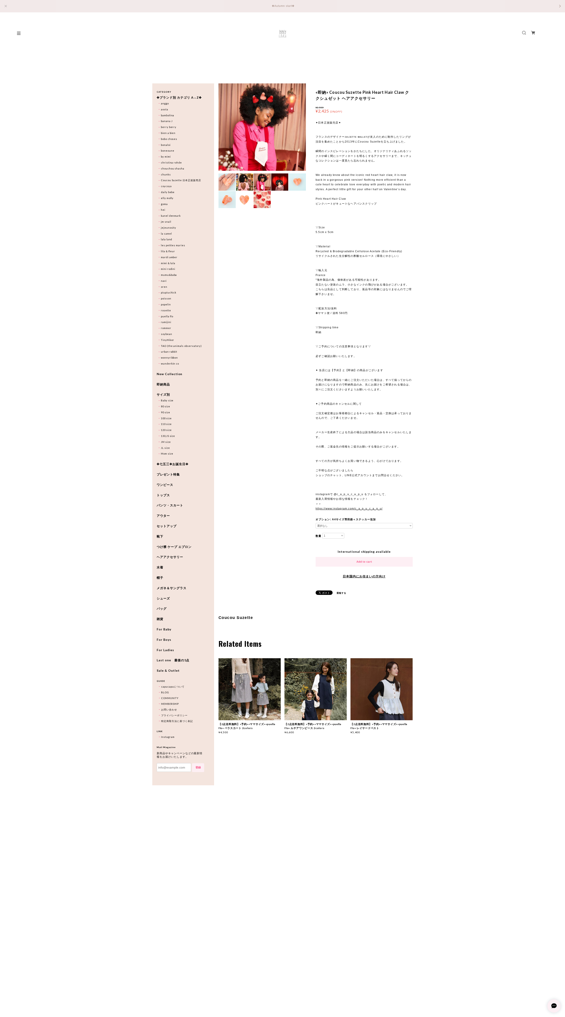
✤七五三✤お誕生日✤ (172, 464)
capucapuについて (173, 686)
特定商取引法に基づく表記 (177, 721)
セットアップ (167, 526)
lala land (166, 239)
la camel (166, 233)
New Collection (169, 374)
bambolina (167, 115)
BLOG (165, 692)
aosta (164, 109)
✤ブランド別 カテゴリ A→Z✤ (179, 97)
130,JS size (168, 435)
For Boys (164, 639)
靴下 (160, 536)
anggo (165, 103)
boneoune (167, 150)
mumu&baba (169, 274)
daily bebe (168, 192)
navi (164, 280)
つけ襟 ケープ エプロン (174, 547)
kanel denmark (171, 215)
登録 (198, 767)
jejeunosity (168, 227)
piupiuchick (169, 292)
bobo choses (169, 138)
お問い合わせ (169, 709)
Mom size (167, 453)
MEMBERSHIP (170, 703)
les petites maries (173, 245)
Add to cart (364, 561)
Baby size (167, 400)
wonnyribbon (169, 357)
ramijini (166, 322)
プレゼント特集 (168, 474)
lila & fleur (168, 251)
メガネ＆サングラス (171, 588)
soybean (166, 334)
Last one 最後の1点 (173, 660)
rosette (166, 310)
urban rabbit (169, 351)
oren (164, 286)
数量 (318, 536)
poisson (166, 298)
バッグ (162, 608)
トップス (163, 495)
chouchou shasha (172, 168)
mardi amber (169, 257)
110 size (166, 424)
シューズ (163, 598)
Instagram (168, 736)
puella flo (167, 316)
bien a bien (168, 133)
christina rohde (171, 162)
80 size (165, 406)
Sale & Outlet (168, 670)
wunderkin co (170, 363)
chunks (166, 174)
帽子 (160, 577)
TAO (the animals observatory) (181, 345)
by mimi (166, 156)
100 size (166, 418)
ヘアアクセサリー (170, 557)
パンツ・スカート (170, 505)
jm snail (166, 221)
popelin (166, 304)
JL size (165, 447)
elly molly (167, 198)
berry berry (169, 127)
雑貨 (160, 619)
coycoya (166, 186)
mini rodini (168, 268)
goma (164, 204)
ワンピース (165, 485)
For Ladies (165, 650)
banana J (167, 121)
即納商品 (163, 384)
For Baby (164, 629)
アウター (163, 515)
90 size (165, 412)
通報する (341, 593)
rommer (166, 328)
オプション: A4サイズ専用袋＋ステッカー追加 (346, 519)
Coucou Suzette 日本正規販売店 (181, 180)
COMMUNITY (170, 698)
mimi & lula (168, 263)
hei (163, 209)
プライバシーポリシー (174, 715)
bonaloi (166, 144)
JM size (166, 441)
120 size (166, 430)
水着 (160, 567)
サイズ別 (163, 394)
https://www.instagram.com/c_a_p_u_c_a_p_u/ (349, 508)
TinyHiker (167, 339)
